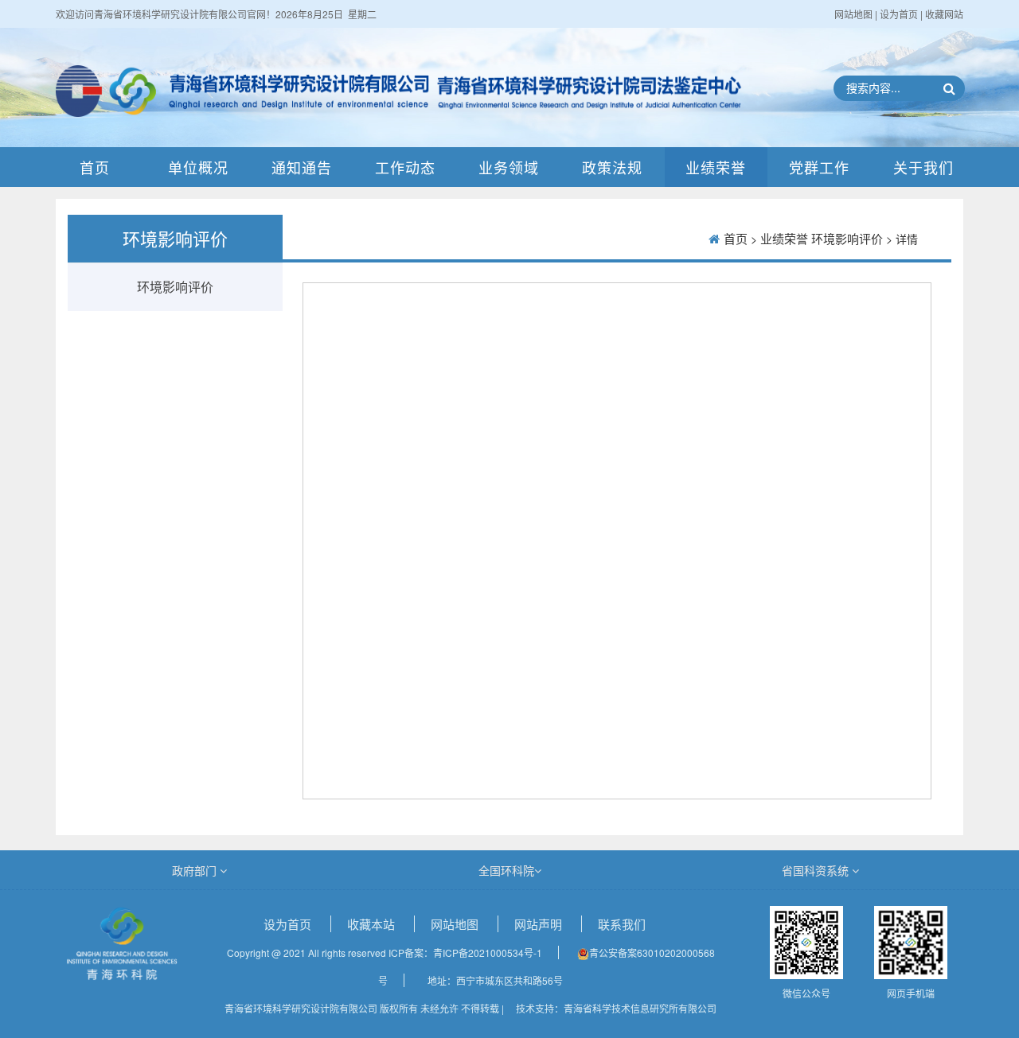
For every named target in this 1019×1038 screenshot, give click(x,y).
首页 (95, 167)
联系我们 (622, 924)
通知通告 (301, 167)
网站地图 (854, 14)
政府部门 (196, 870)
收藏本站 (372, 924)
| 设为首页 (897, 14)
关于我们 (923, 167)
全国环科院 (506, 870)
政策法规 (612, 167)
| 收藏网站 (941, 14)
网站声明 (539, 924)
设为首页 (289, 924)
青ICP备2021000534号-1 (487, 952)
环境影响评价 (175, 287)
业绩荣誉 (715, 167)
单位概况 (198, 167)
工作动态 (405, 167)
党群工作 (819, 167)
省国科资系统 (817, 870)
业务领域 (508, 167)
